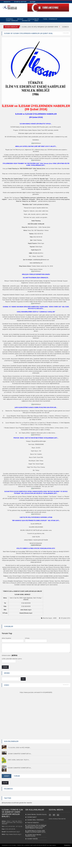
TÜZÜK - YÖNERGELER (50, 19)
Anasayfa (7, 1)
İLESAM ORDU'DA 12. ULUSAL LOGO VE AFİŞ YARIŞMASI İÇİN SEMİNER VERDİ (32, 27)
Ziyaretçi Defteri (20, 1)
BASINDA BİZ (26, 21)
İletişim (32, 1)
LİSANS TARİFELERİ (12, 21)
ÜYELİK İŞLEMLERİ (33, 19)
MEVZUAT (20, 19)
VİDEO (36, 21)
